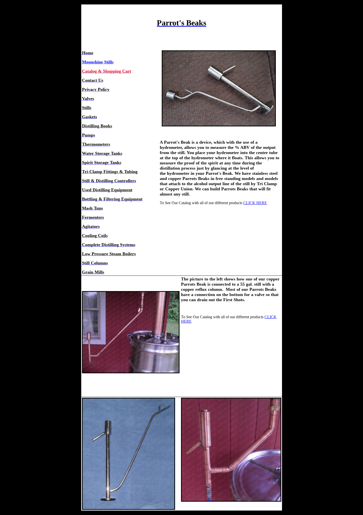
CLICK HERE (255, 203)
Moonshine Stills (98, 61)
